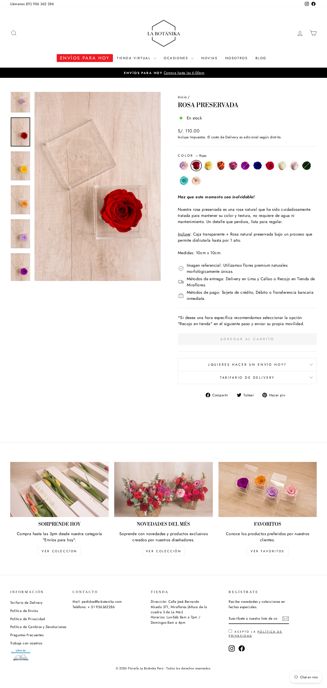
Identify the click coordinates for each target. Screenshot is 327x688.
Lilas (233, 166)
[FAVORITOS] (267, 489)
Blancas (282, 166)
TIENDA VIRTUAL (134, 58)
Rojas (196, 166)
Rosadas (294, 166)
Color (192, 155)
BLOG (260, 58)
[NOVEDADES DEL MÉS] (163, 489)
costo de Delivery (224, 137)
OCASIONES (177, 58)
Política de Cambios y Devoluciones (38, 626)
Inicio (182, 97)
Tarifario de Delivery (247, 377)
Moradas (245, 166)
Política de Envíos (24, 610)
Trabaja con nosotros (26, 643)
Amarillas (208, 166)
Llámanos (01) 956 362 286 (32, 3)
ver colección (163, 551)
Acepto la (255, 634)
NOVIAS (209, 58)
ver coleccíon (59, 551)
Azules (257, 166)
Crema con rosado (196, 181)
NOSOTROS (236, 58)
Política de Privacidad (27, 618)
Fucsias (270, 166)
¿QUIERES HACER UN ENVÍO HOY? (247, 364)
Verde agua (184, 181)
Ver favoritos (268, 551)
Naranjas (221, 166)
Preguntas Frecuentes (26, 634)
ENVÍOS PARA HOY (85, 58)
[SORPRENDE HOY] (59, 489)
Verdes (306, 166)
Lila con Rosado (184, 166)
